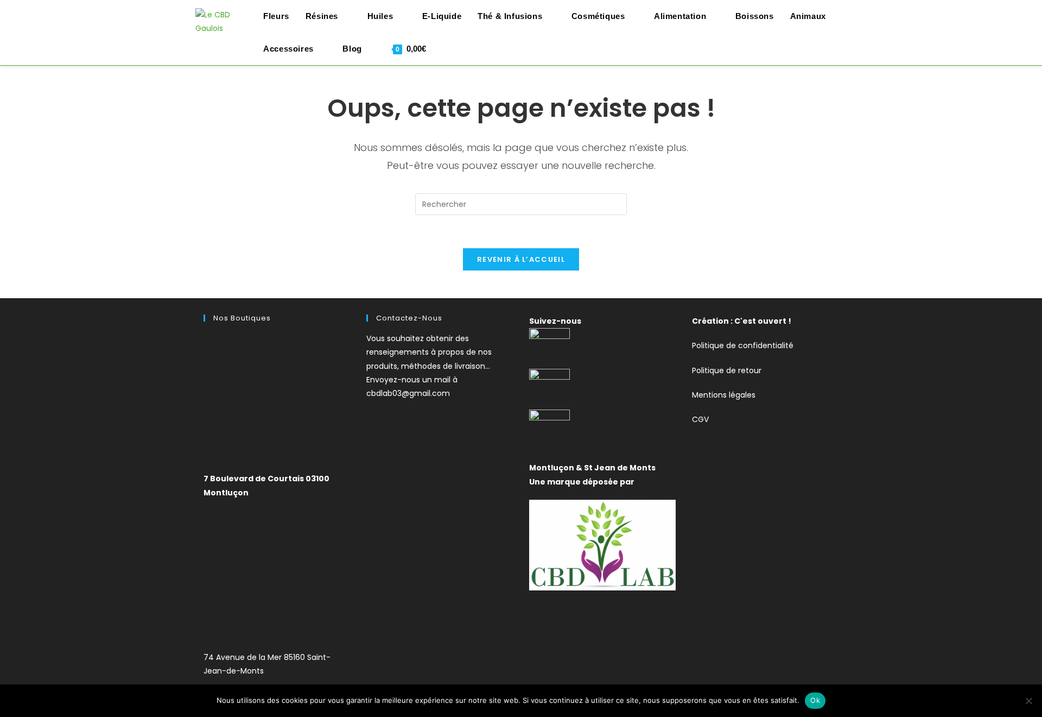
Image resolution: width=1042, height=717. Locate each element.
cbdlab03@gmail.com (408, 393)
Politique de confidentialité (742, 345)
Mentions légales (723, 394)
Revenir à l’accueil (521, 259)
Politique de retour (726, 370)
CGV (700, 419)
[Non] (1028, 700)
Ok (815, 700)
